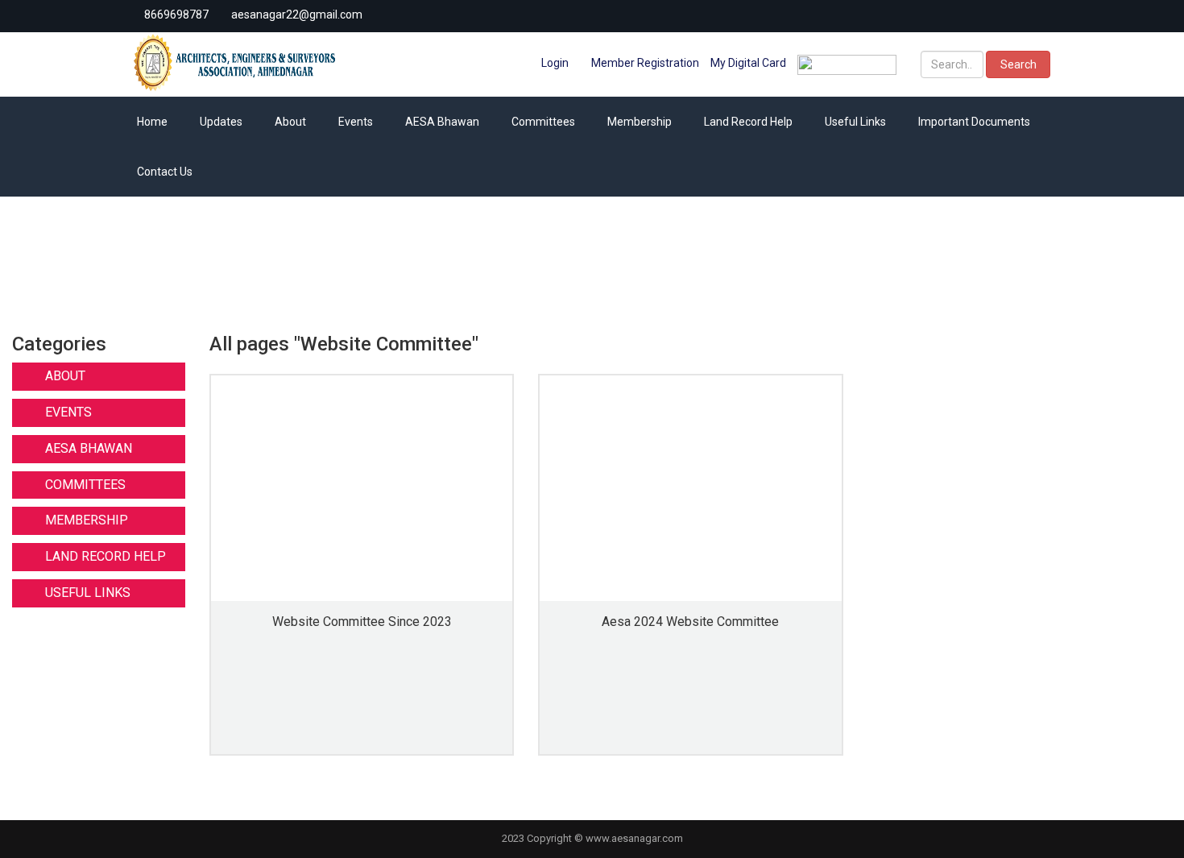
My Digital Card (748, 62)
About (290, 121)
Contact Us (165, 171)
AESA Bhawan (442, 121)
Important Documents (974, 121)
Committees (543, 121)
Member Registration (644, 62)
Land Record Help (748, 121)
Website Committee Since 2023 (362, 621)
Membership (639, 121)
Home (152, 121)
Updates (221, 121)
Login (554, 62)
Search (1018, 64)
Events (355, 121)
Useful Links (855, 121)
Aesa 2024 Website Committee (690, 621)
